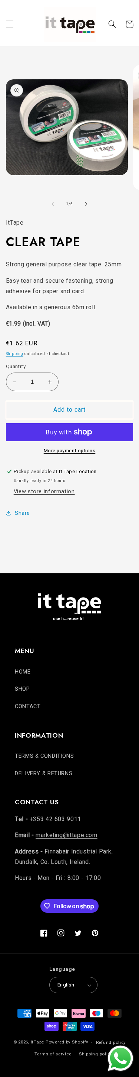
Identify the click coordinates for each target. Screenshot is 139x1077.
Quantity (16, 366)
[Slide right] (86, 204)
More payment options (70, 450)
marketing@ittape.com (66, 835)
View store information (44, 491)
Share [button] (22, 513)
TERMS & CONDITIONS (44, 756)
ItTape (37, 1042)
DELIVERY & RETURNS (43, 773)
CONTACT (27, 706)
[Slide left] (52, 204)
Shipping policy (95, 1054)
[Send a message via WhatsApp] (120, 1058)
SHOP (22, 689)
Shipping (14, 354)
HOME (23, 672)
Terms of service (53, 1054)
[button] (9, 24)
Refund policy (111, 1042)
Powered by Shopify (67, 1042)
